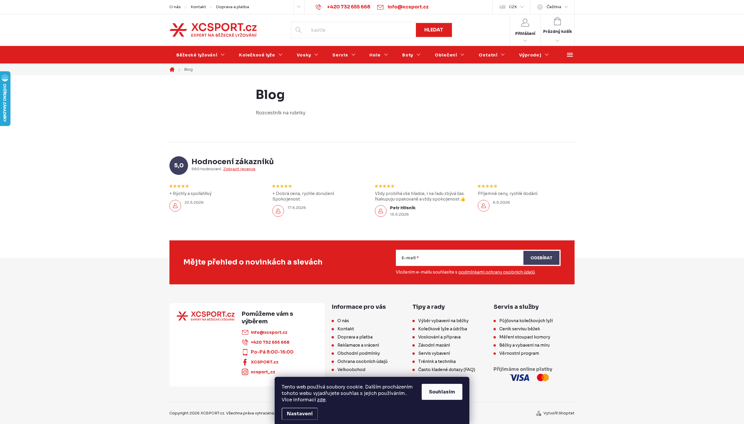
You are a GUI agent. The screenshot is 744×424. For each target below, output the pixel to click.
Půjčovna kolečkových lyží (526, 320)
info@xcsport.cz (269, 332)
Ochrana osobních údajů (362, 361)
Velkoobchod (351, 369)
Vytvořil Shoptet (559, 413)
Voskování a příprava (439, 337)
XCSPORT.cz (264, 362)
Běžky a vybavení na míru (524, 345)
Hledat (433, 30)
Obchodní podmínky (358, 353)
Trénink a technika (437, 361)
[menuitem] (200, 55)
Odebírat (541, 257)
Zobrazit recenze (239, 169)
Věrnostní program (519, 353)
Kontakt (198, 6)
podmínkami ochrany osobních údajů (496, 272)
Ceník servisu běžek (519, 329)
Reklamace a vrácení (358, 345)
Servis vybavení (434, 353)
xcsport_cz (263, 372)
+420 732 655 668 (270, 342)
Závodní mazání (434, 345)
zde (321, 400)
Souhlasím (442, 392)
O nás (175, 6)
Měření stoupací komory (524, 337)
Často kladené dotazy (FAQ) (446, 369)
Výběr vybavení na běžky (443, 320)
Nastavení (300, 414)
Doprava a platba (232, 6)
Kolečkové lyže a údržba (442, 329)
